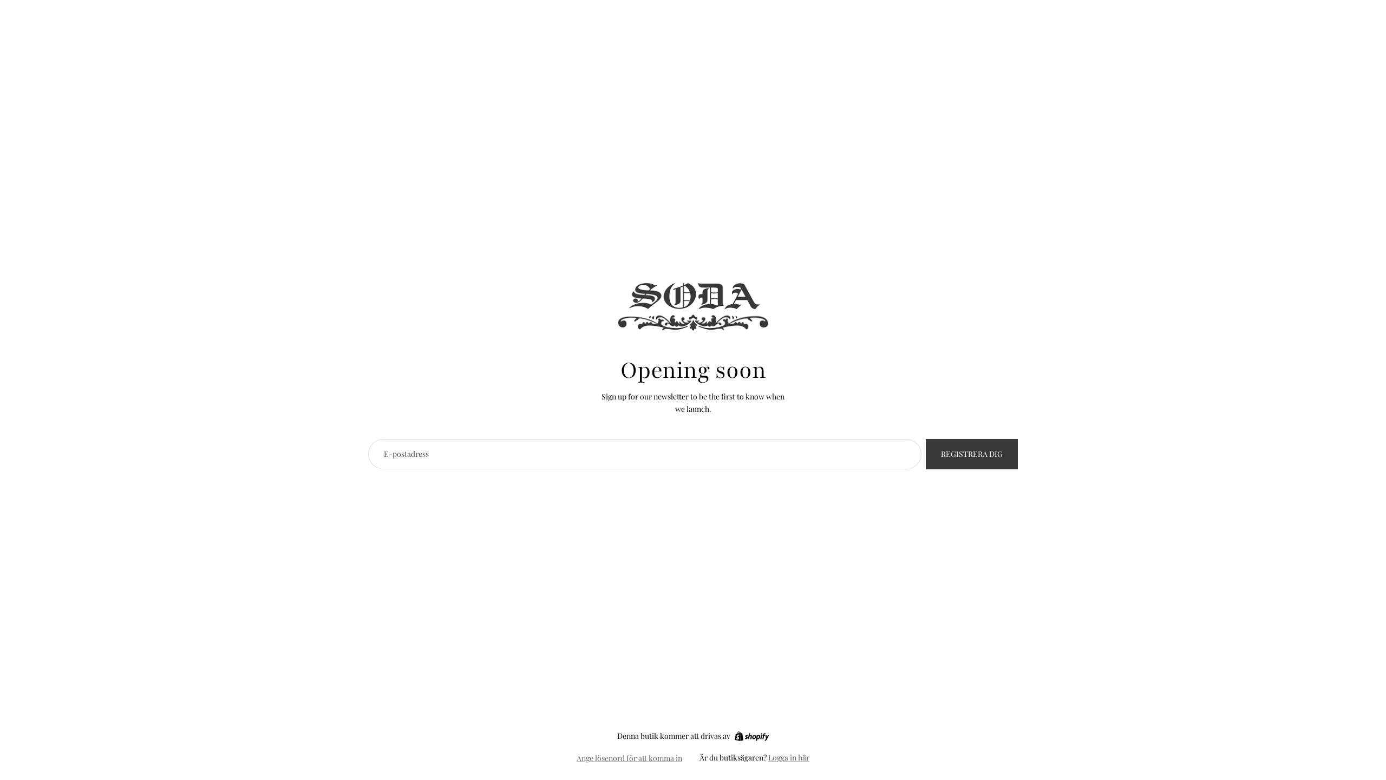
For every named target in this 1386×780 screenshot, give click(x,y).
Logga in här (788, 757)
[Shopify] (752, 736)
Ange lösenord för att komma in (629, 758)
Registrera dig (972, 454)
